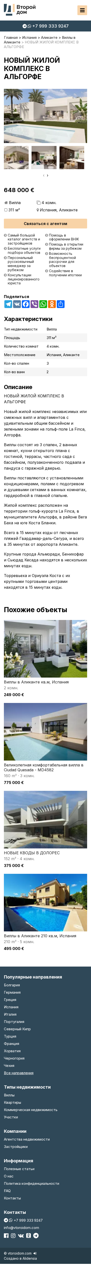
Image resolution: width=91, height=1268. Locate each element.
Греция (10, 999)
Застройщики (16, 1146)
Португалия (14, 1021)
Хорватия (12, 1051)
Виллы (9, 1095)
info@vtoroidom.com (21, 1227)
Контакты (12, 1198)
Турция (10, 1036)
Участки (11, 1117)
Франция (11, 1043)
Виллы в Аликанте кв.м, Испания (36, 682)
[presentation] (43, 175)
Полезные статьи (19, 1168)
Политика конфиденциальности (31, 1183)
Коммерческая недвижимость (31, 1109)
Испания (11, 1007)
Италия (10, 1014)
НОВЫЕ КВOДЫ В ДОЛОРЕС (32, 852)
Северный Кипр (17, 1029)
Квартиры (12, 1102)
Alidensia (30, 1258)
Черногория (14, 1058)
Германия (12, 992)
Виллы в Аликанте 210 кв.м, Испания (40, 935)
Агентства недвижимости (27, 1139)
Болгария (12, 985)
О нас (9, 1176)
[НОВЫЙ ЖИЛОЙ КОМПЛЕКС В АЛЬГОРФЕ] (45, 116)
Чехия (9, 1065)
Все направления (18, 1073)
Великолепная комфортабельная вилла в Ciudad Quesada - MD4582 (43, 767)
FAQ (7, 1190)
